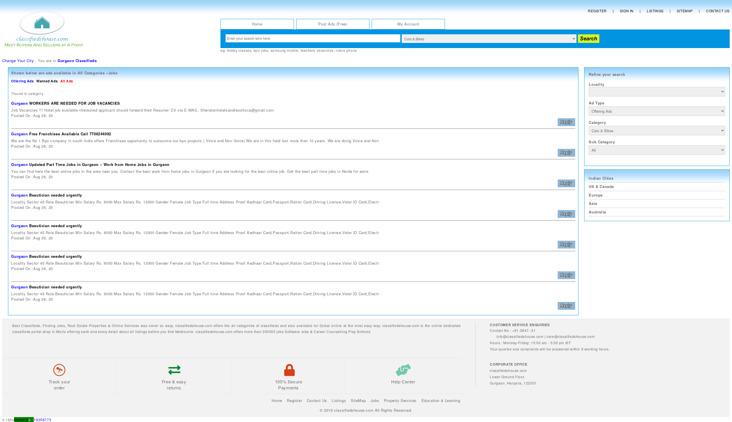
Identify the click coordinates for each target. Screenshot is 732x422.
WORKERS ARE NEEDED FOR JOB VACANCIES (74, 103)
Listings (655, 10)
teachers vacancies (317, 50)
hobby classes (239, 50)
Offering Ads (22, 81)
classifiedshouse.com (214, 331)
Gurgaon (19, 103)
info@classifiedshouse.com (519, 336)
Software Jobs (297, 331)
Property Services (400, 400)
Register (597, 10)
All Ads (66, 81)
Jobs (61, 325)
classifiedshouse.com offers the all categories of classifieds (227, 325)
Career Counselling (330, 331)
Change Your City (18, 60)
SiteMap (358, 400)
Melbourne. (185, 331)
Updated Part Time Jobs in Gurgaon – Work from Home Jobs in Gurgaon (99, 164)
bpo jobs (261, 50)
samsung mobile (284, 50)
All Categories (91, 73)
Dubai (325, 325)
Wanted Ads (47, 81)
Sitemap (685, 10)
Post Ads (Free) (332, 24)
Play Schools (359, 331)
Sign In (627, 10)
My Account (408, 24)
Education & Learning (440, 400)
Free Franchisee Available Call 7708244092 (70, 133)
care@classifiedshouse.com (570, 336)
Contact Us (718, 10)
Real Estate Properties (87, 325)
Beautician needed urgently (55, 195)
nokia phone (346, 50)
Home (257, 24)
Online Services (125, 325)
